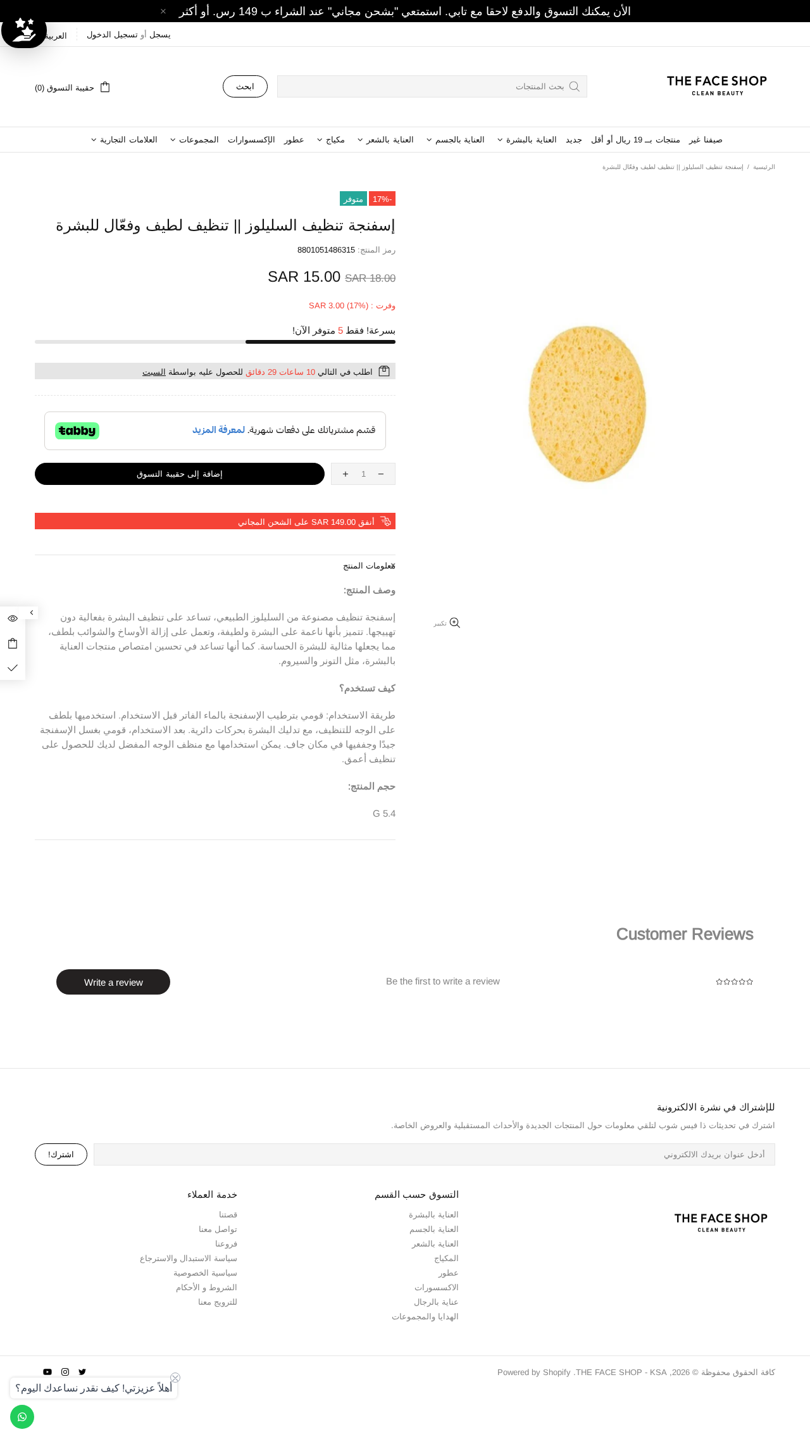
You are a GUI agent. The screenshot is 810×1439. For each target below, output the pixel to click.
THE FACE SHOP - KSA (711, 86)
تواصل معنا (218, 1229)
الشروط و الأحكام (206, 1287)
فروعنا (226, 1243)
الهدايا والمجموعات (425, 1316)
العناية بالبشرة (434, 1214)
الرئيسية (764, 166)
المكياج (446, 1258)
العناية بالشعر (435, 1243)
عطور (449, 1273)
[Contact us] (22, 1417)
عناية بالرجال (436, 1302)
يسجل (160, 34)
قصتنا (228, 1214)
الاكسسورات (436, 1287)
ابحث (245, 86)
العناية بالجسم (434, 1229)
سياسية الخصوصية (205, 1273)
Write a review (113, 982)
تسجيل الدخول (112, 34)
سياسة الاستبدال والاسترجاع (188, 1258)
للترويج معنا (217, 1302)
